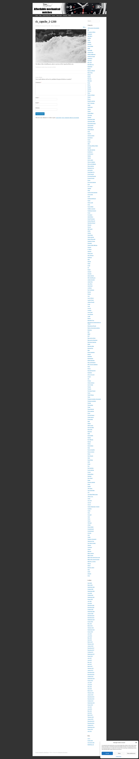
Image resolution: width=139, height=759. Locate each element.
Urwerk (89, 537)
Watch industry (91, 553)
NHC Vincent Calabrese (93, 364)
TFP (88, 492)
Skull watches (90, 468)
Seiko (89, 458)
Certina (89, 109)
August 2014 (90, 729)
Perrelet (89, 403)
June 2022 (90, 593)
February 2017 (91, 668)
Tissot (89, 498)
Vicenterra (90, 547)
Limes (89, 304)
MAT (89, 332)
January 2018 (90, 646)
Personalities (90, 405)
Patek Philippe (91, 395)
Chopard (89, 117)
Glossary (65, 15)
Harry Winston (91, 255)
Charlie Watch (90, 113)
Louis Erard (90, 312)
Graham (89, 233)
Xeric (89, 569)
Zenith (89, 571)
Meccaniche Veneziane (92, 340)
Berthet (89, 76)
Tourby (89, 510)
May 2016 (90, 686)
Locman (89, 308)
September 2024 (91, 587)
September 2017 (91, 654)
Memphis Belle (91, 346)
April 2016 (90, 688)
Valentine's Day (91, 541)
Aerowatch (90, 34)
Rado (89, 421)
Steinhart (89, 476)
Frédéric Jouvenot (91, 208)
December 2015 (91, 696)
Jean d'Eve (90, 284)
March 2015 (90, 715)
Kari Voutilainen (91, 290)
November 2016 (91, 674)
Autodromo (90, 58)
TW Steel (90, 523)
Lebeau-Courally (91, 302)
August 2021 (90, 599)
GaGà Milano (90, 217)
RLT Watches (90, 439)
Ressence (90, 431)
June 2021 (90, 603)
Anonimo (89, 44)
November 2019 (91, 617)
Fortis (89, 204)
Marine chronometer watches (94, 328)
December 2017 (91, 648)
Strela (89, 484)
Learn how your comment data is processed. (67, 117)
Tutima (89, 521)
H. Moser (89, 249)
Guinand (89, 247)
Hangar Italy (90, 253)
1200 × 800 (50, 25)
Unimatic (89, 533)
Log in (89, 738)
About (69, 15)
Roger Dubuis (90, 445)
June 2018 (90, 636)
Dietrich (89, 158)
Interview (89, 273)
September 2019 (91, 619)
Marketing (90, 330)
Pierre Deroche (91, 409)
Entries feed (90, 740)
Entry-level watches (92, 182)
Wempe (89, 563)
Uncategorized (91, 531)
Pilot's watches (91, 411)
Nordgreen (90, 372)
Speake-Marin (90, 474)
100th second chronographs (93, 28)
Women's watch (91, 567)
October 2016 (90, 676)
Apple (89, 48)
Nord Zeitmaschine (91, 370)
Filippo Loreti (90, 202)
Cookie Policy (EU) (47, 15)
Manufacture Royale (92, 326)
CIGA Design (90, 127)
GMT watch (90, 229)
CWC (89, 143)
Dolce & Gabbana (91, 162)
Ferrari (89, 200)
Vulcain (89, 549)
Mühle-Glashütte (91, 360)
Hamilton (89, 251)
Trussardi (89, 514)
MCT (89, 336)
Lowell (89, 316)
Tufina (89, 519)
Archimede (90, 50)
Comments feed (91, 742)
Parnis (89, 393)
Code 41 (89, 133)
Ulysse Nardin (90, 527)
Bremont (89, 91)
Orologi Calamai (91, 382)
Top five (89, 502)
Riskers (89, 437)
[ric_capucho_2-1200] (60, 62)
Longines (89, 310)
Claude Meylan (91, 129)
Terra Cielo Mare (91, 490)
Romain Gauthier (91, 449)
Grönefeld (90, 243)
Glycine (89, 227)
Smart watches (91, 470)
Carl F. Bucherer (91, 103)
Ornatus (89, 380)
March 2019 (90, 625)
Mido (89, 350)
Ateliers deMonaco (91, 54)
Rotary (89, 454)
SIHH (89, 462)
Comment (38, 82)
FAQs (89, 190)
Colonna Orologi (91, 135)
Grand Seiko (90, 235)
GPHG (89, 231)
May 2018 (90, 638)
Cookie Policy (118, 756)
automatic (90, 60)
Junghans (90, 288)
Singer (89, 464)
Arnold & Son (90, 52)
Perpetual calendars (92, 401)
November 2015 (91, 698)
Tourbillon (90, 508)
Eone (89, 184)
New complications (91, 362)
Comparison (90, 137)
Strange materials (91, 482)
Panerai (89, 387)
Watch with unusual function (93, 559)
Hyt (88, 267)
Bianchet (89, 78)
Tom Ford (90, 500)
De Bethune (90, 152)
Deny (119, 753)
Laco (89, 296)
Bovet (89, 82)
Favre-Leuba (90, 194)
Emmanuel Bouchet (92, 176)
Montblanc (90, 356)
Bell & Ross (90, 72)
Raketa (89, 423)
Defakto (89, 156)
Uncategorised (91, 529)
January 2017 (90, 670)
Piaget (89, 407)
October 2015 (90, 700)
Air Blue (89, 38)
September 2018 (91, 629)
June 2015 (90, 709)
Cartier (89, 105)
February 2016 (91, 692)
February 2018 (91, 644)
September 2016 (91, 678)
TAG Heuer (90, 488)
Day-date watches (91, 149)
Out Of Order (90, 384)
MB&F (89, 334)
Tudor (89, 516)
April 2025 (90, 583)
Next (84, 27)
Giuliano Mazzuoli (91, 221)
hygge (89, 265)
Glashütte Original (91, 223)
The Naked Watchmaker (93, 494)
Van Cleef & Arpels (92, 543)
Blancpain (90, 80)
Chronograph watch (92, 123)
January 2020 (90, 613)
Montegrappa (90, 358)
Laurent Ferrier (91, 300)
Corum (89, 139)
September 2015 (91, 703)
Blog (40, 15)
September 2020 (91, 611)
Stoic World (90, 478)
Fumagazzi (90, 214)
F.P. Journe (90, 186)
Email (37, 102)
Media (89, 344)
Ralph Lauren (90, 425)
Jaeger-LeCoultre (91, 279)
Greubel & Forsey (91, 241)
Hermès (89, 261)
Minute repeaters (91, 352)
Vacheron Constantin (92, 539)
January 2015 (90, 719)
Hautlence (90, 257)
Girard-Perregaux (91, 219)
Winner (89, 565)
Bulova (89, 99)
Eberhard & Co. (91, 168)
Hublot (89, 263)
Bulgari (89, 97)
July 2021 (90, 601)
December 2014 (91, 721)
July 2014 (90, 731)
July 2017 (90, 658)
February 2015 (91, 717)
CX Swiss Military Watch (93, 145)
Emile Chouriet (91, 174)
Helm (89, 259)
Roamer (89, 441)
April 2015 (90, 713)
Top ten (89, 504)
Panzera (89, 389)
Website (37, 108)
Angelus (89, 42)
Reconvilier (90, 429)
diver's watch (90, 160)
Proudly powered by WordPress (42, 752)
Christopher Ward (91, 121)
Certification (90, 107)
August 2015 (90, 705)
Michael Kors (90, 348)
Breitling (89, 89)
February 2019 (91, 627)
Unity (89, 535)
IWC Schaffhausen (91, 277)
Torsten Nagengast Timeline (93, 506)
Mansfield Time (91, 320)
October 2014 (90, 725)
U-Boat (89, 525)
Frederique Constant (92, 210)
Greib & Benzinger (91, 239)
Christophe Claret (91, 119)
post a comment (52, 67)
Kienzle (89, 292)
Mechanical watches (92, 342)
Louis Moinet (90, 314)
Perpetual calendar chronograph (94, 399)
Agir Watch (90, 36)
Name (37, 97)
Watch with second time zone (94, 557)
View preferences (131, 753)
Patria (89, 397)
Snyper (89, 472)
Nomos (89, 368)
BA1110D (90, 62)
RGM (89, 433)
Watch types (59, 15)
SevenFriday (90, 460)
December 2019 (91, 615)
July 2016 (90, 682)
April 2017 (90, 664)
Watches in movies (92, 561)
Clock (89, 131)
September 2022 (91, 591)
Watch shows (90, 555)
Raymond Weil (91, 427)
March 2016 (90, 690)
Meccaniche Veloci (91, 338)
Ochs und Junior (91, 374)
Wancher (89, 551)
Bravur (89, 85)
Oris (88, 378)
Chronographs (90, 125)
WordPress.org (91, 744)
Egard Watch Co (91, 172)
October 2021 (90, 595)
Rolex (89, 447)
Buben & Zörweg (91, 95)
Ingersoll (89, 271)
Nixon (89, 366)
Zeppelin (89, 573)
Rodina (89, 443)
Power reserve (91, 417)
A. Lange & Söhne (91, 32)
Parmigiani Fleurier (91, 391)
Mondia (89, 354)
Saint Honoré (90, 456)
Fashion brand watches (92, 192)
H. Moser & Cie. (57, 25)
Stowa (89, 480)
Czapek (89, 147)
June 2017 (90, 660)
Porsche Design (91, 415)
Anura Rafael (90, 46)
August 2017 (90, 656)
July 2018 (90, 633)
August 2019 (90, 621)
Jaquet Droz (90, 281)
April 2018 (90, 640)
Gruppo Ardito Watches (92, 245)
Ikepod (89, 269)
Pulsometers (90, 419)
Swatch (89, 486)
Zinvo (89, 575)
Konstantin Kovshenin (62, 752)
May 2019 (90, 623)
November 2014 (91, 723)
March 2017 (90, 666)
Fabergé (89, 188)
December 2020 (91, 605)
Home (36, 15)
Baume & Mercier (91, 70)
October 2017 (90, 652)
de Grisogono (90, 154)
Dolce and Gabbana (92, 164)
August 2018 (90, 631)
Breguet (89, 87)
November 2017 (91, 650)
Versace (89, 545)
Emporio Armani (91, 178)
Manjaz (89, 318)
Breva (89, 93)
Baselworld (90, 66)
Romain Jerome (91, 451)
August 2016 (90, 680)
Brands (53, 15)
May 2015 (90, 711)
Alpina (89, 40)
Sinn (88, 466)
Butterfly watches (91, 101)
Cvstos (89, 141)
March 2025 (90, 585)
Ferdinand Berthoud (92, 198)
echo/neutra (90, 170)
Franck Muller (90, 206)
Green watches (91, 237)
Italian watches (91, 275)
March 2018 (90, 642)
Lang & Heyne (91, 298)
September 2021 (91, 597)
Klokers (89, 294)
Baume (89, 68)
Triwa (89, 512)
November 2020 (91, 607)
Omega (89, 376)
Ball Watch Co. (91, 64)
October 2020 (90, 609)
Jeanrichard (90, 286)
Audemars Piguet (91, 56)
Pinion (89, 413)
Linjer (89, 306)
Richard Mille (90, 435)
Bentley (89, 74)
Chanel (89, 111)
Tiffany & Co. (90, 496)
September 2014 (91, 727)
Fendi (89, 196)
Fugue (89, 212)
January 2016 (90, 694)
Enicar (89, 180)
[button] (136, 742)
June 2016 (90, 684)
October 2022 (90, 589)
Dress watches (91, 166)
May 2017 (90, 662)
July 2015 (90, 707)
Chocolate (90, 115)
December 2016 (91, 672)
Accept (107, 753)
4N (88, 30)
